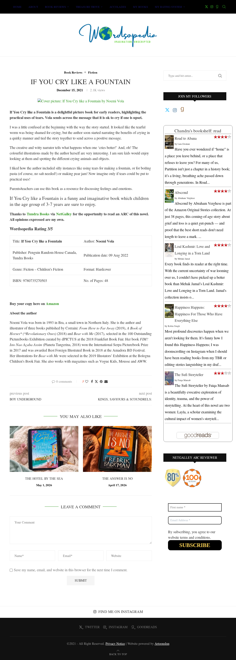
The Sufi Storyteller (189, 374)
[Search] (224, 6)
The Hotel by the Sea (44, 478)
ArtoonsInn (162, 643)
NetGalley (64, 213)
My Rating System (168, 7)
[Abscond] (169, 192)
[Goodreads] (217, 6)
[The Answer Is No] (117, 449)
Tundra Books (38, 213)
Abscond (181, 192)
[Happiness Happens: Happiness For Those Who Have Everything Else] (169, 307)
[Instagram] (211, 6)
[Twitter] (206, 6)
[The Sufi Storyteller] (169, 374)
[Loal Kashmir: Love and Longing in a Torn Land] (169, 246)
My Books (140, 7)
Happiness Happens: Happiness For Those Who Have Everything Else (198, 314)
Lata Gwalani (184, 143)
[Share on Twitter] (96, 381)
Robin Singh (174, 326)
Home (17, 7)
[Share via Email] (106, 381)
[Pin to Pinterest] (101, 381)
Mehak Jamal (184, 258)
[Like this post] (86, 381)
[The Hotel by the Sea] (44, 449)
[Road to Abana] (169, 138)
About (33, 7)
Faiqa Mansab (184, 380)
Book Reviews (55, 7)
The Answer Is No (117, 478)
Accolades (117, 7)
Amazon (52, 303)
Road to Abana (186, 138)
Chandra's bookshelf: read (197, 130)
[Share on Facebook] (92, 381)
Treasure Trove (88, 7)
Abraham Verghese (186, 198)
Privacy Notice (115, 643)
